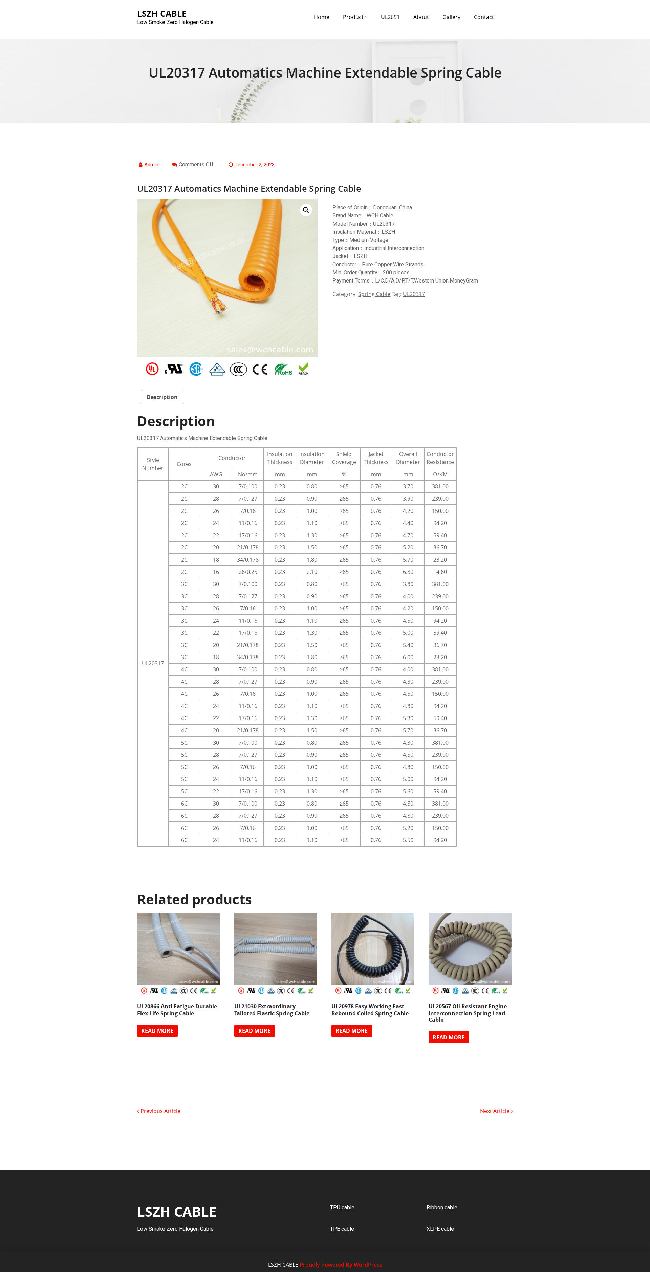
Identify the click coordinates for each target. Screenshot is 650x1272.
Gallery (451, 17)
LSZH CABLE (176, 1211)
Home (321, 17)
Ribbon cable (442, 1207)
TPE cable (342, 1229)
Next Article (495, 1111)
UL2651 (390, 17)
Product (353, 17)
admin (151, 165)
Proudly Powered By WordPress (341, 1264)
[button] (306, 210)
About (421, 17)
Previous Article (159, 1111)
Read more (157, 1031)
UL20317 (414, 294)
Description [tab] (162, 397)
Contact (484, 17)
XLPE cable (440, 1229)
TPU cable (342, 1207)
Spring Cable (374, 294)
